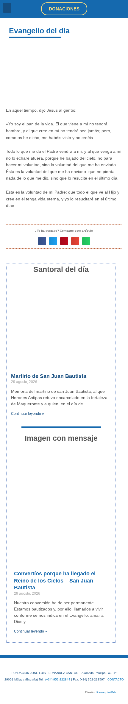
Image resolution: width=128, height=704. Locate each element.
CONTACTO (115, 679)
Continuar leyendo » (27, 414)
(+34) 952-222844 (57, 679)
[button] (7, 8)
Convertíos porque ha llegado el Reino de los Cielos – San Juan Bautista (55, 581)
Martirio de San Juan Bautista (48, 376)
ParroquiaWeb (106, 692)
